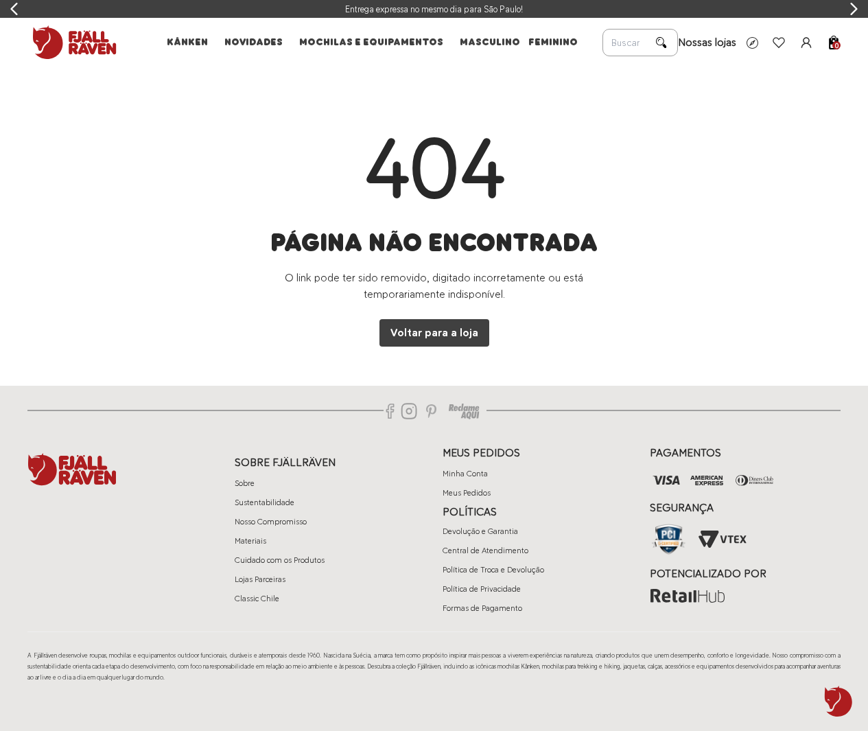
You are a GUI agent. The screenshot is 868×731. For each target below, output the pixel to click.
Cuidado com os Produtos (280, 560)
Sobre (245, 483)
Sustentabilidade (264, 502)
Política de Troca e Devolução (493, 570)
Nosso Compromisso (271, 521)
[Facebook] (390, 411)
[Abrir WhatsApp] (838, 701)
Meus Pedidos (467, 493)
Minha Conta (465, 473)
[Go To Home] (72, 42)
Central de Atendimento (485, 550)
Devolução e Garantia (480, 531)
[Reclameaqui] (464, 411)
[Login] (806, 42)
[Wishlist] (779, 42)
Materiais (250, 541)
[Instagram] (409, 411)
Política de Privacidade (482, 589)
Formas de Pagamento (482, 608)
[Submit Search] (661, 42)
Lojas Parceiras (260, 579)
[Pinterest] (431, 411)
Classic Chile (257, 598)
